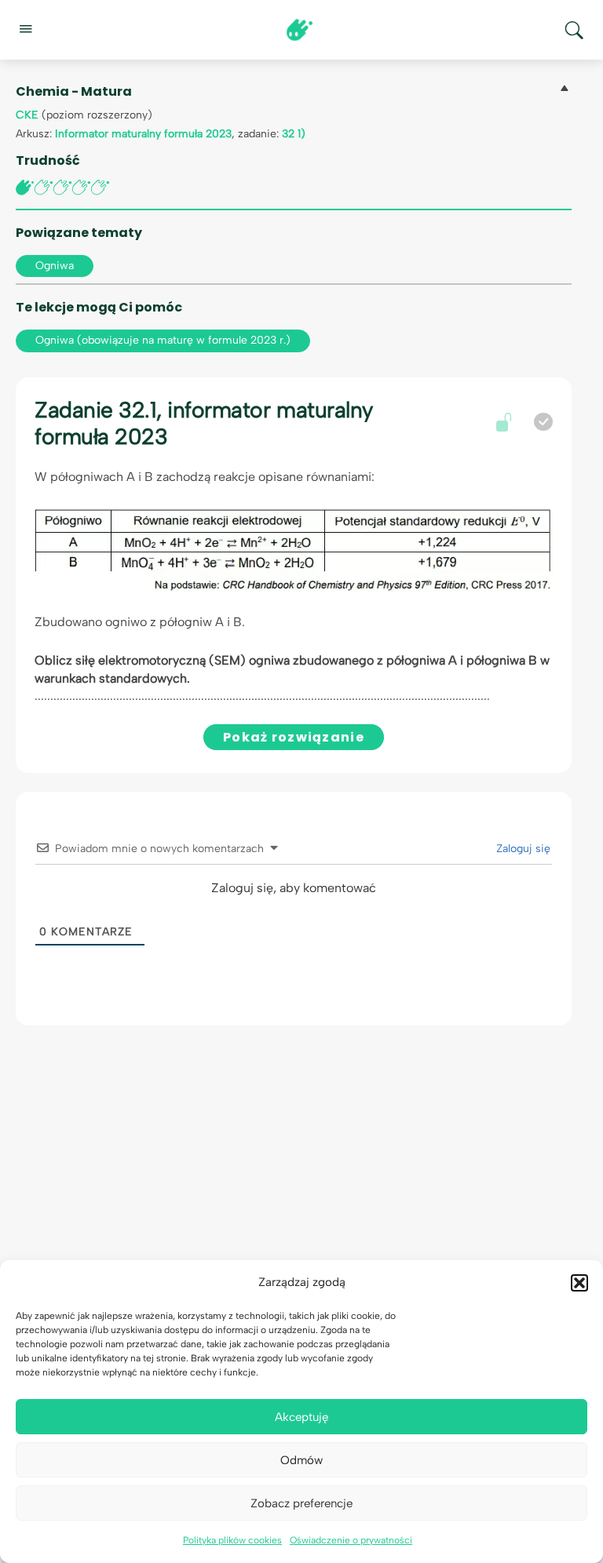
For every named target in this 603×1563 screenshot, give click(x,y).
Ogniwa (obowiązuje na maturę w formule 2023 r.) (163, 340)
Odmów (301, 1460)
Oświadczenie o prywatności (351, 1540)
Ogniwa (54, 265)
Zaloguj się (521, 848)
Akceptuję (301, 1417)
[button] (579, 1283)
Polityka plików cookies (232, 1540)
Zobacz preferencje (301, 1503)
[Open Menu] (25, 28)
